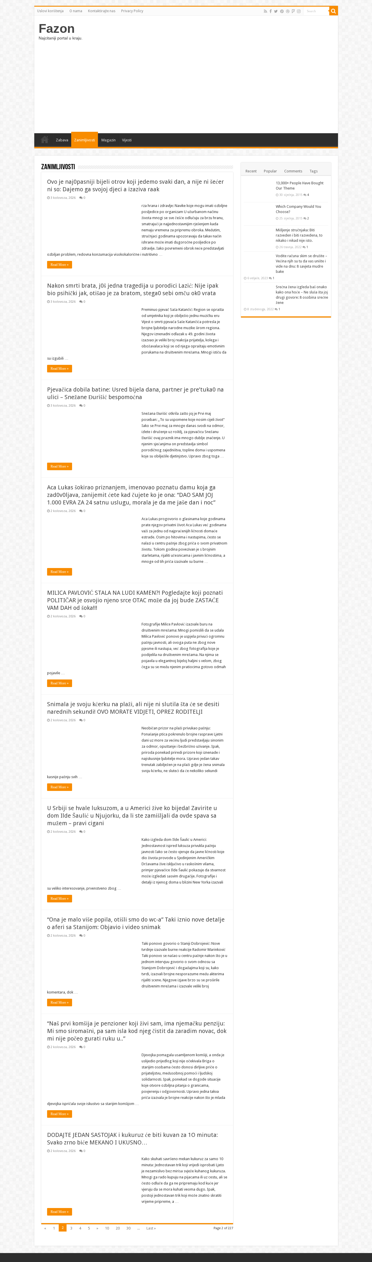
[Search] (333, 11)
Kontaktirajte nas (101, 11)
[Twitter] (275, 11)
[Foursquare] (293, 11)
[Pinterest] (282, 11)
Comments (293, 171)
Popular (270, 171)
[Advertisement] (186, 84)
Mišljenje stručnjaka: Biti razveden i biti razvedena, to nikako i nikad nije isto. (299, 235)
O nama (75, 11)
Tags (314, 171)
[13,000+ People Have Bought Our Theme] (258, 190)
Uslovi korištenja (50, 11)
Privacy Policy (132, 11)
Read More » (60, 265)
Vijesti (127, 140)
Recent (251, 171)
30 (128, 1228)
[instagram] (298, 11)
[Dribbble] (287, 11)
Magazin (108, 140)
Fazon (57, 28)
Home (44, 139)
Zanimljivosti (84, 140)
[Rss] (265, 11)
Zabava (62, 140)
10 (107, 1228)
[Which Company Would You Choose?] (258, 214)
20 (118, 1228)
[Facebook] (270, 11)
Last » (151, 1228)
